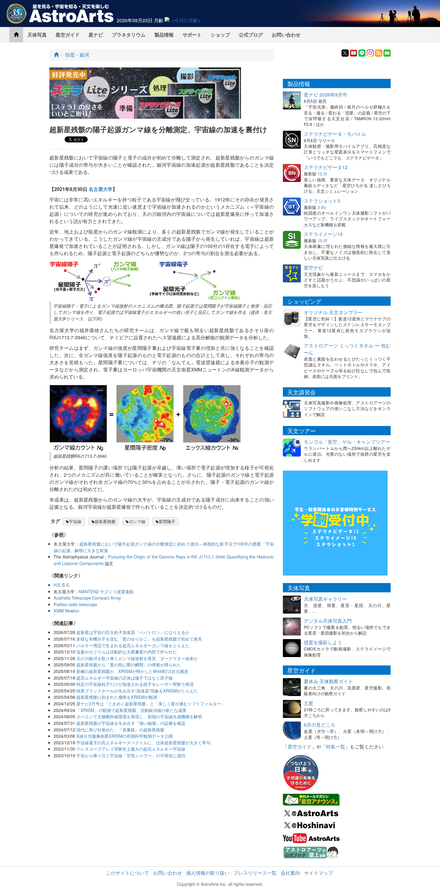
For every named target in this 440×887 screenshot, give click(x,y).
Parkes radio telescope (75, 604)
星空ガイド (68, 34)
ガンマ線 (137, 521)
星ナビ (96, 34)
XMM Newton (66, 610)
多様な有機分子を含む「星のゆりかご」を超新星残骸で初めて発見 (139, 638)
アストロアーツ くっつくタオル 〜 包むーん (347, 349)
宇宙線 (75, 521)
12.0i (322, 174)
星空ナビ (313, 267)
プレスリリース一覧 (255, 872)
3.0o (322, 207)
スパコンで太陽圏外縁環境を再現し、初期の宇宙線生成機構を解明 (139, 716)
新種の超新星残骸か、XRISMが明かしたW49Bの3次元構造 (132, 671)
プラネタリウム (128, 34)
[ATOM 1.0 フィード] (378, 52)
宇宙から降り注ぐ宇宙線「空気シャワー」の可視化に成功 (130, 755)
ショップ (220, 34)
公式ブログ (251, 34)
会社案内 (290, 872)
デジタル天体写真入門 (328, 620)
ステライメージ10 (323, 234)
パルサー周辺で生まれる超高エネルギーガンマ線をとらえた (132, 645)
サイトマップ (318, 872)
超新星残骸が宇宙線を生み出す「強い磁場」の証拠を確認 (130, 723)
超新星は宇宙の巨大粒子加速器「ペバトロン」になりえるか (132, 632)
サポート (192, 34)
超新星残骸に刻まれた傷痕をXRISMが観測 (116, 697)
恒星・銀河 (77, 54)
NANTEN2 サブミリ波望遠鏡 (106, 591)
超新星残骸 (105, 521)
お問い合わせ (286, 34)
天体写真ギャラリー (325, 598)
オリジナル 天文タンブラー (333, 312)
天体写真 (37, 34)
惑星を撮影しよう (323, 642)
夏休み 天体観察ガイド (328, 681)
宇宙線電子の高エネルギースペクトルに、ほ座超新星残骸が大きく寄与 (143, 742)
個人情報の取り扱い (207, 872)
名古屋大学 (101, 189)
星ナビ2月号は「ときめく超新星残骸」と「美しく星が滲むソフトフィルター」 (150, 703)
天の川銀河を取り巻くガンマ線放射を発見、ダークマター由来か (137, 658)
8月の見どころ (319, 724)
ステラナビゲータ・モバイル (335, 133)
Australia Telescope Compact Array (87, 597)
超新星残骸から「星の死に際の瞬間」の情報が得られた (128, 664)
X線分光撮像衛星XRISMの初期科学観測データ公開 (124, 736)
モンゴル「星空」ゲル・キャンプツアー (347, 441)
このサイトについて (127, 872)
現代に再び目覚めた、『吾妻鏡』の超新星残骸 (120, 729)
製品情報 (164, 34)
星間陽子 (167, 521)
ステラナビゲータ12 (326, 167)
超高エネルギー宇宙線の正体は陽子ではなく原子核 (124, 677)
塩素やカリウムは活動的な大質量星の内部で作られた (126, 651)
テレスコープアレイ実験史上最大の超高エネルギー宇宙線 (130, 749)
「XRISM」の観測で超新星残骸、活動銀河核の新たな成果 (131, 710)
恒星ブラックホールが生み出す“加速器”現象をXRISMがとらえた (137, 690)
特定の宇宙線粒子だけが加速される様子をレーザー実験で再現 (135, 684)
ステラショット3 (322, 200)
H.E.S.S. (62, 585)
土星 (308, 703)
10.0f (322, 240)
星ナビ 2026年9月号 (325, 94)
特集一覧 (335, 746)
